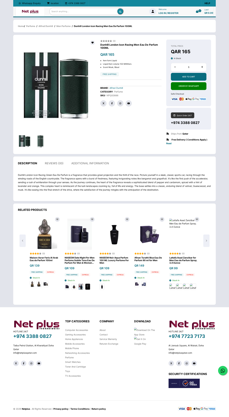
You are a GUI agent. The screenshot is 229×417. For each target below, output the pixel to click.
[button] (206, 241)
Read (169, 143)
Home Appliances (74, 339)
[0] (197, 11)
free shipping (110, 74)
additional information (90, 163)
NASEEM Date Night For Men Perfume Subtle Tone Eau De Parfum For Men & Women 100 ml (80, 260)
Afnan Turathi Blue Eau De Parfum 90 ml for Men (148, 259)
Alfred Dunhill (45, 26)
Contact (104, 334)
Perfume (30, 26)
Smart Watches (73, 362)
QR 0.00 (208, 13)
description (27, 163)
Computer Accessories (76, 330)
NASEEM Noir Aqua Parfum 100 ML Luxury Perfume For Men (114, 260)
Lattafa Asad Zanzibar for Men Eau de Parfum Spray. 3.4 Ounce (183, 260)
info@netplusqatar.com (25, 352)
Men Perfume (63, 26)
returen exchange (109, 343)
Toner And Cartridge (75, 366)
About (103, 330)
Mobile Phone (72, 348)
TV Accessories (73, 375)
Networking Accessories (77, 353)
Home (21, 26)
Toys (67, 371)
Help (207, 3)
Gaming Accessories (75, 334)
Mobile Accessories (75, 343)
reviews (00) (54, 163)
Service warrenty (108, 339)
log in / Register (168, 13)
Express (50, 272)
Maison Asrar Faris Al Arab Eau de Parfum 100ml (44, 259)
